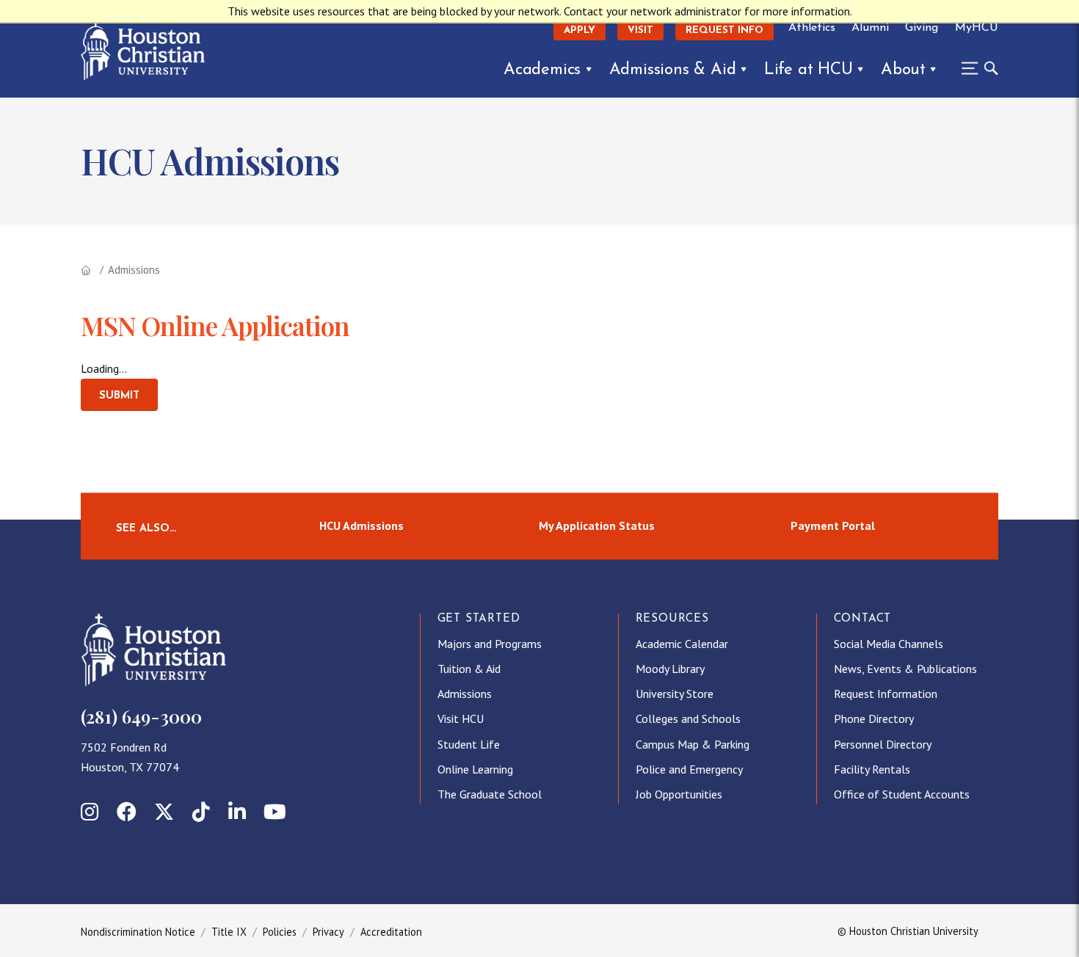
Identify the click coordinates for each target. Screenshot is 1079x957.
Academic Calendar (682, 643)
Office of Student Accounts (902, 794)
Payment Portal (833, 525)
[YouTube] (275, 811)
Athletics (811, 28)
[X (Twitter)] (164, 811)
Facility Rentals (872, 769)
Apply (579, 30)
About (903, 70)
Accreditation (391, 932)
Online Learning (475, 769)
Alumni (870, 28)
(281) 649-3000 (141, 716)
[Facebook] (127, 811)
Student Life (468, 744)
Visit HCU (460, 718)
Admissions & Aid (672, 70)
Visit (640, 30)
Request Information (885, 693)
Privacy (328, 932)
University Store (674, 693)
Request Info (724, 30)
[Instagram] (89, 811)
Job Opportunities (679, 794)
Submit (119, 395)
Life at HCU (808, 70)
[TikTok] (201, 811)
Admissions (464, 693)
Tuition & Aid (469, 668)
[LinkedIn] (237, 811)
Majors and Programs (489, 643)
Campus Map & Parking (692, 744)
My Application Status (597, 525)
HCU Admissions (361, 525)
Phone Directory (874, 718)
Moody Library (670, 668)
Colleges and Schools (688, 718)
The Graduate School (489, 794)
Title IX (229, 932)
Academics (542, 70)
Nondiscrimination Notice (138, 932)
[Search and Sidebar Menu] (975, 68)
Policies (280, 932)
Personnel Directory (882, 744)
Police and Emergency (689, 769)
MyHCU (976, 28)
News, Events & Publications (905, 668)
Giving (921, 28)
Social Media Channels (888, 643)
